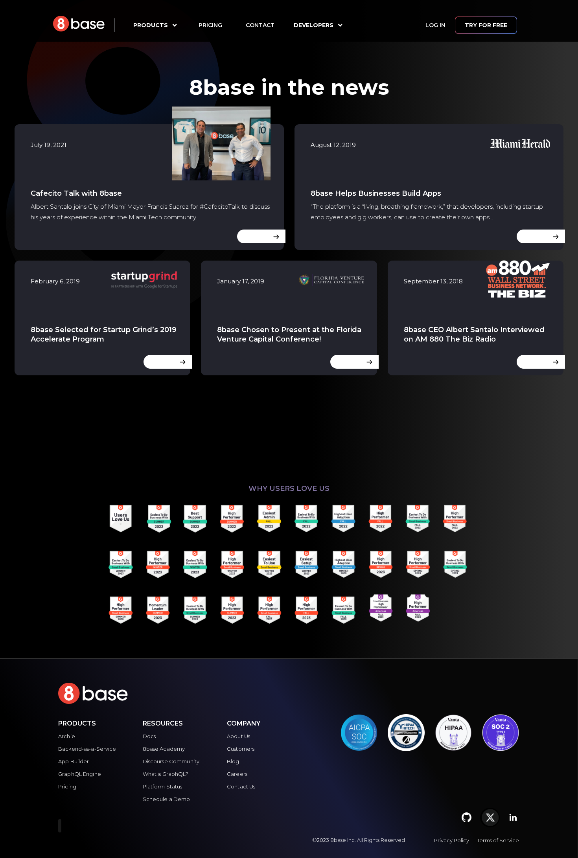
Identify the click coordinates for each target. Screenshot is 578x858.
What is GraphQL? (165, 774)
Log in (435, 25)
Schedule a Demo (166, 799)
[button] (150, 25)
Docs (149, 736)
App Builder (73, 761)
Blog (233, 761)
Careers (237, 774)
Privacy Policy (451, 840)
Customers (240, 749)
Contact (260, 25)
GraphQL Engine (79, 774)
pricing (210, 25)
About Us (238, 736)
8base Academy (164, 749)
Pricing (67, 786)
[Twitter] (490, 817)
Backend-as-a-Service (87, 749)
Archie (66, 736)
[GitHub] (467, 817)
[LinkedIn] (513, 817)
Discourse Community (171, 761)
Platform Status (162, 786)
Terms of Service (498, 840)
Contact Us (241, 786)
